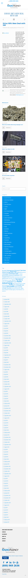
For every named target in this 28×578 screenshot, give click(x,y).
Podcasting (4, 281)
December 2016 (7, 364)
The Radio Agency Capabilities (10, 253)
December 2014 (7, 408)
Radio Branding (7, 244)
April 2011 (6, 514)
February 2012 (7, 490)
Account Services (7, 197)
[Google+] (13, 562)
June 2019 (6, 328)
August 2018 (6, 345)
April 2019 (6, 333)
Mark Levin (8, 278)
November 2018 (7, 338)
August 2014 (6, 418)
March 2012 (6, 488)
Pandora (19, 280)
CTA (19, 274)
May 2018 (6, 352)
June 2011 (6, 510)
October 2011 (7, 500)
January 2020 (6, 316)
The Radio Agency (7, 251)
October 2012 (7, 471)
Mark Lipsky (13, 278)
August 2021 (6, 306)
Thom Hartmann (19, 289)
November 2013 (7, 439)
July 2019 (6, 326)
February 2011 (7, 519)
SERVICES (4, 532)
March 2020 (6, 313)
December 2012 (7, 466)
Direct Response (10, 275)
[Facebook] (3, 562)
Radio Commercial (16, 283)
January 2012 (6, 493)
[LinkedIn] (10, 562)
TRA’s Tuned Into (7, 255)
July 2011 (6, 507)
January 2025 (6, 299)
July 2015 (6, 391)
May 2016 (6, 374)
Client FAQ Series (7, 204)
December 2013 (7, 437)
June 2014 (6, 422)
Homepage (6, 213)
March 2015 (6, 401)
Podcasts (6, 235)
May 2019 (6, 330)
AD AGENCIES (4, 534)
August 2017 (6, 357)
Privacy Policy (4, 574)
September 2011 (7, 502)
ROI (10, 285)
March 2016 (6, 379)
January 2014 (6, 434)
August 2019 (6, 323)
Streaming (6, 248)
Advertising (6, 272)
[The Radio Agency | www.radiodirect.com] (14, 5)
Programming (7, 237)
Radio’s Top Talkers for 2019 (8, 149)
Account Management (8, 270)
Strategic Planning (6, 288)
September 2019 (7, 321)
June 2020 (6, 311)
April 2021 (6, 309)
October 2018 (7, 340)
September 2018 (7, 343)
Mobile (5, 226)
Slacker (16, 287)
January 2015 (6, 405)
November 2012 (7, 468)
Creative (6, 206)
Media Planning (7, 224)
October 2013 (7, 442)
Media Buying (7, 220)
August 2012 (6, 476)
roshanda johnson (13, 27)
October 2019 (7, 318)
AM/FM (13, 272)
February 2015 (7, 403)
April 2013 (6, 456)
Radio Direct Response (8, 246)
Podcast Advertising (8, 233)
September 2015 (7, 386)
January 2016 (6, 381)
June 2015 (6, 393)
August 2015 (6, 388)
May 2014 (6, 425)
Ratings (7, 285)
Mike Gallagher (9, 280)
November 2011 (7, 497)
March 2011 (6, 517)
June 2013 (6, 451)
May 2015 (6, 396)
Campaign (5, 274)
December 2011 (7, 495)
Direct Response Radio (8, 211)
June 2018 (6, 350)
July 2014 (6, 420)
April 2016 (6, 376)
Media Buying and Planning (9, 222)
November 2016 (7, 367)
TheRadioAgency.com (20, 94)
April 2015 (6, 398)
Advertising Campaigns (8, 200)
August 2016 (6, 369)
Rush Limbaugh (16, 285)
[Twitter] (7, 562)
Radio (15, 282)
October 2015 (7, 384)
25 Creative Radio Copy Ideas (8, 175)
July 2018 (6, 347)
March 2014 (6, 430)
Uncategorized (7, 257)
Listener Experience (8, 217)
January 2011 (6, 522)
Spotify (20, 287)
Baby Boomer (23, 272)
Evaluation (16, 275)
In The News (6, 215)
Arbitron (6, 202)
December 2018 (7, 335)
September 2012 (7, 473)
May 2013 (6, 454)
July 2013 (6, 449)
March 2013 (6, 459)
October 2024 (7, 301)
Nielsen (14, 280)
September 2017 (7, 355)
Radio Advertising (7, 242)
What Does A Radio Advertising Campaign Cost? (12, 124)
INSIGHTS (4, 538)
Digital (5, 208)
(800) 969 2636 (14, 1)
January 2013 (6, 464)
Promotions (6, 240)
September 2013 (7, 444)
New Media (6, 228)
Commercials (13, 274)
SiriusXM (10, 286)
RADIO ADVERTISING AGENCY (7, 529)
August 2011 (6, 505)
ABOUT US (4, 536)
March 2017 (6, 362)
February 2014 (7, 432)
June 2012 (6, 480)
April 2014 (6, 427)
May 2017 (6, 359)
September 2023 (7, 304)
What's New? (6, 260)
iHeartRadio (12, 277)
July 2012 (6, 478)
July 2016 (6, 372)
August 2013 (6, 447)
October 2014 (7, 413)
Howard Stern (6, 277)
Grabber (21, 275)
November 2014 (7, 410)
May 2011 (6, 512)
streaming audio (17, 288)
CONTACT (4, 540)
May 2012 (6, 483)
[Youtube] (17, 562)
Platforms (6, 231)
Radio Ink (21, 283)
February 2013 (7, 461)
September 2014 (7, 415)
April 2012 (6, 485)
